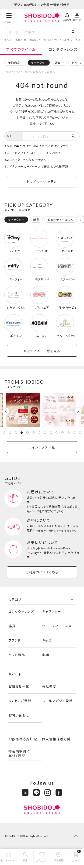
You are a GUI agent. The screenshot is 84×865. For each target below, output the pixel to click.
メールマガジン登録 (57, 700)
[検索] (25, 857)
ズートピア (13, 153)
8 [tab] (45, 432)
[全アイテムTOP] (8, 857)
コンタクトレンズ (63, 49)
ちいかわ (54, 153)
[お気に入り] (42, 857)
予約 (9, 40)
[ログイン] (77, 16)
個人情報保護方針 (56, 739)
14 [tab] (80, 432)
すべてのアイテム (21, 49)
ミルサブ (67, 40)
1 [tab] (4, 432)
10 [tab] (57, 432)
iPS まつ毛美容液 (56, 166)
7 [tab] (39, 432)
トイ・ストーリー (34, 153)
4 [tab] (22, 432)
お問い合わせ (18, 715)
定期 (45, 654)
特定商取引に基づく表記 (19, 753)
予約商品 (14, 63)
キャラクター (51, 611)
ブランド (14, 640)
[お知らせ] (67, 16)
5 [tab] (27, 432)
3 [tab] (16, 432)
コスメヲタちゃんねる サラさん (26, 160)
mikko (36, 40)
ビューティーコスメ (57, 626)
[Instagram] (47, 792)
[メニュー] (9, 17)
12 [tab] (68, 432)
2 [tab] (10, 432)
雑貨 (58, 63)
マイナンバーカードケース (23, 166)
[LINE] (36, 792)
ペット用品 (16, 654)
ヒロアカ (51, 40)
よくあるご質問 (20, 700)
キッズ (47, 640)
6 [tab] (33, 432)
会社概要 (49, 686)
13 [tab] (74, 432)
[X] (25, 792)
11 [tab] (62, 432)
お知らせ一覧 (18, 686)
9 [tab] (51, 432)
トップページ (12, 71)
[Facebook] (59, 792)
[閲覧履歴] (58, 857)
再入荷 (22, 40)
